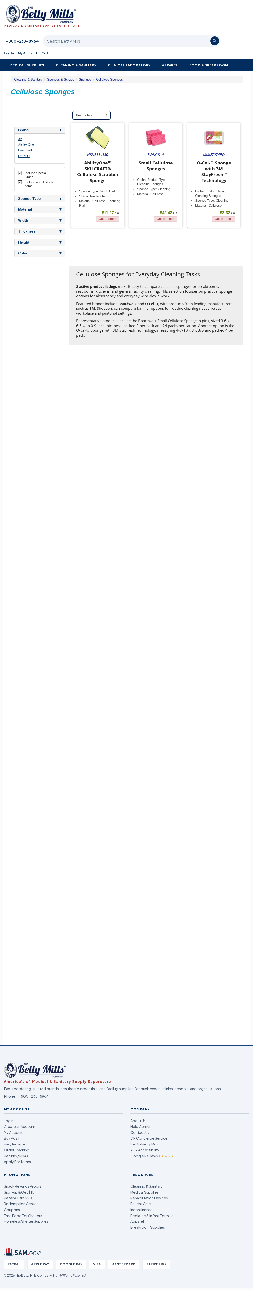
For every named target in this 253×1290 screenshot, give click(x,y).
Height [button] (23, 242)
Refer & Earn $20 (18, 1198)
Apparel (170, 65)
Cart (45, 53)
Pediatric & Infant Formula (151, 1215)
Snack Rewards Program (24, 1186)
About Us (138, 1120)
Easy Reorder (15, 1144)
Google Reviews (152, 1156)
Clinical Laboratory (129, 65)
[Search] (214, 40)
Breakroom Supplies (147, 1227)
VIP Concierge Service (149, 1138)
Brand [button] (23, 130)
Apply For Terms (17, 1161)
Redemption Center (21, 1203)
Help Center (140, 1126)
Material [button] (25, 209)
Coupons (12, 1209)
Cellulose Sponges (109, 79)
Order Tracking (16, 1150)
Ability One (26, 144)
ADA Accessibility (144, 1150)
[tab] (40, 130)
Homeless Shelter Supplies (26, 1221)
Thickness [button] (27, 231)
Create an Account (19, 1126)
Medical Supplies (26, 65)
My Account (27, 53)
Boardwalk (25, 150)
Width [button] (23, 220)
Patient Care (140, 1203)
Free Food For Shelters (23, 1215)
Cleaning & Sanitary (76, 65)
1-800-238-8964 (21, 41)
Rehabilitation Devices (149, 1198)
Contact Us (139, 1132)
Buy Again (12, 1138)
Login (8, 1120)
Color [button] (23, 253)
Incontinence (141, 1209)
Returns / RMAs (16, 1156)
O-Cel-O (24, 156)
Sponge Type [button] (29, 198)
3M (20, 139)
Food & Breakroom (209, 65)
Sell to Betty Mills (144, 1144)
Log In (9, 53)
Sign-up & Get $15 (19, 1192)
